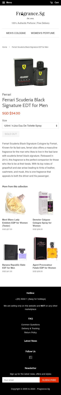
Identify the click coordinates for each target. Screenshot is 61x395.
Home (4, 47)
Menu (9, 2)
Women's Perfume (43, 33)
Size (4, 120)
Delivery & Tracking (31, 328)
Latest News (30, 340)
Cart (56, 2)
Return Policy (30, 332)
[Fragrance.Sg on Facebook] (30, 357)
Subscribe (49, 380)
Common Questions (30, 324)
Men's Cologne (16, 33)
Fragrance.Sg (43, 388)
